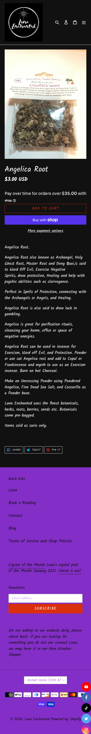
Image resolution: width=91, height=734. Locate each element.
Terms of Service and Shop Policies (40, 541)
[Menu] (83, 22)
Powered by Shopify (66, 719)
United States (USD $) (44, 680)
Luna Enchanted (37, 719)
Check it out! (70, 571)
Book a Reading (22, 503)
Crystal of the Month (26, 565)
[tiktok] (86, 708)
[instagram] (86, 729)
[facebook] (86, 697)
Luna (12, 490)
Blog (12, 528)
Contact (15, 515)
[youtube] (86, 687)
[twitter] (86, 718)
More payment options (45, 231)
